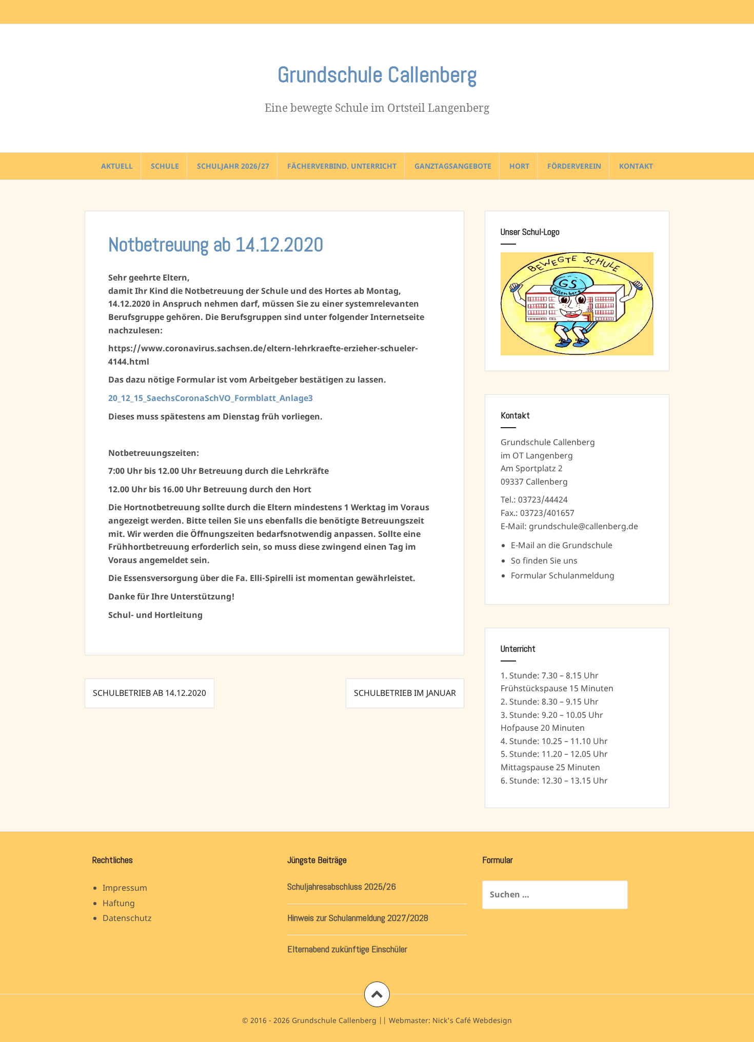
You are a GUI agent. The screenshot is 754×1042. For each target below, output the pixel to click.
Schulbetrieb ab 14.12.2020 (149, 692)
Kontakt (636, 166)
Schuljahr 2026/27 (233, 166)
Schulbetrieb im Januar (405, 692)
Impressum (125, 887)
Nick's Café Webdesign (472, 1020)
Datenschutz (127, 918)
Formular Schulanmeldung (562, 575)
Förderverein (574, 166)
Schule (165, 166)
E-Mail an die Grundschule (561, 545)
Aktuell (117, 166)
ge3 (306, 398)
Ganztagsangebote (452, 166)
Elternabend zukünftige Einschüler (347, 949)
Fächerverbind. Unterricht (341, 166)
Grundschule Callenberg (377, 75)
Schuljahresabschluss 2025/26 (341, 886)
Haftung (119, 903)
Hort (519, 166)
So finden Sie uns (544, 560)
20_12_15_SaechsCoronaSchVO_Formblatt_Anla (203, 398)
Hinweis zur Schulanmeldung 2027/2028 (357, 918)
